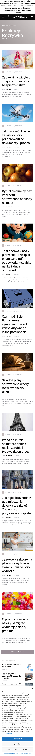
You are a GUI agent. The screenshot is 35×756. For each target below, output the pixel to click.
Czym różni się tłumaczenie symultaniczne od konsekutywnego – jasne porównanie (15, 324)
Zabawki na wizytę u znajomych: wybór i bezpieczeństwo (16, 81)
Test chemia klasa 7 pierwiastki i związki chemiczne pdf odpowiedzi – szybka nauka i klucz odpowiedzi (16, 260)
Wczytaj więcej (16, 651)
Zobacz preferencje (17, 749)
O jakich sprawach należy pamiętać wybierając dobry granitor (15, 625)
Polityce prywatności (8, 733)
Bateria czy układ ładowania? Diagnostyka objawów (11, 676)
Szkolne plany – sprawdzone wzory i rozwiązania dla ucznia (16, 386)
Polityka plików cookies (11, 753)
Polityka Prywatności (25, 753)
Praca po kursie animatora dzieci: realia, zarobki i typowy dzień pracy (16, 445)
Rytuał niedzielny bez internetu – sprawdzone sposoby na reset (17, 197)
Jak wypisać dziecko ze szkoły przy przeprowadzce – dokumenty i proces (16, 137)
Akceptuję (17, 739)
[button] (32, 688)
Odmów (17, 744)
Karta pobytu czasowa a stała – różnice (11, 666)
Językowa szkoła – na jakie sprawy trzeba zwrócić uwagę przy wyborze (17, 565)
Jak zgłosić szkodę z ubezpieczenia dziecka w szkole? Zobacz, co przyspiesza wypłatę (16, 505)
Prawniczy (9, 89)
